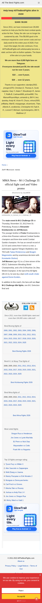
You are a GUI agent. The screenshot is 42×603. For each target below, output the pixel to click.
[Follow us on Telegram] (26, 309)
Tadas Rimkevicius (18, 252)
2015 (10, 338)
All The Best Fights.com (13, 3)
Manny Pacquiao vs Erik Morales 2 (19, 476)
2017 (19, 338)
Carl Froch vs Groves (14, 484)
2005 (29, 330)
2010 (19, 335)
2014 (5, 338)
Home (4, 165)
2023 (15, 342)
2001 (10, 330)
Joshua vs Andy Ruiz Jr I (15, 492)
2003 (19, 330)
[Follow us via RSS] (32, 309)
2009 (15, 335)
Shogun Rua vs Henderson (21, 433)
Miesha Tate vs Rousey (15, 488)
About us (21, 561)
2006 (33, 330)
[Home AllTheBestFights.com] (11, 310)
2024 (19, 342)
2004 (24, 330)
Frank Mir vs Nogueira (21, 449)
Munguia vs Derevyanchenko (17, 480)
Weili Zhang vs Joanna (14, 472)
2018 (24, 338)
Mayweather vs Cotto (21, 446)
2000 (5, 330)
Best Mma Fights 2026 (21, 415)
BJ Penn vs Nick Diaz (21, 442)
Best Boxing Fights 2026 (21, 351)
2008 (10, 335)
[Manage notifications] (36, 599)
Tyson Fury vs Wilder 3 (14, 464)
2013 (33, 335)
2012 (29, 335)
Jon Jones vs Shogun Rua (16, 496)
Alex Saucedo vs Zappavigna (17, 468)
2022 (10, 342)
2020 (33, 338)
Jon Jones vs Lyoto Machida (22, 438)
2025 (24, 342)
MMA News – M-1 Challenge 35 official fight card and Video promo (21, 184)
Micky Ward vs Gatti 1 (15, 500)
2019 (29, 338)
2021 (5, 342)
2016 (15, 338)
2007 (5, 335)
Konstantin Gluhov (9, 258)
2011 (24, 335)
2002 (15, 330)
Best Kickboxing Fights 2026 (21, 382)
